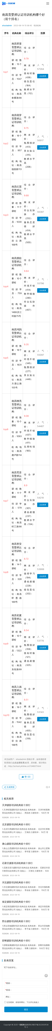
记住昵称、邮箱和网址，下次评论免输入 (22, 1002)
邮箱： (8, 990)
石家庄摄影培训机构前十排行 (17, 863)
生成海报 (10, 787)
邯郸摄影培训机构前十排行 (16, 940)
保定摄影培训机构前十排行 (16, 901)
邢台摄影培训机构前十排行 (16, 921)
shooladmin (7, 25)
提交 (26, 1009)
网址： (9, 997)
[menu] (48, 3)
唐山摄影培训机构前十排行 (16, 843)
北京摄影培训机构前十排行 (16, 824)
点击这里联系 (18, 762)
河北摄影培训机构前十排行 (16, 882)
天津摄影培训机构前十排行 (16, 805)
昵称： (8, 983)
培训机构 (37, 25)
